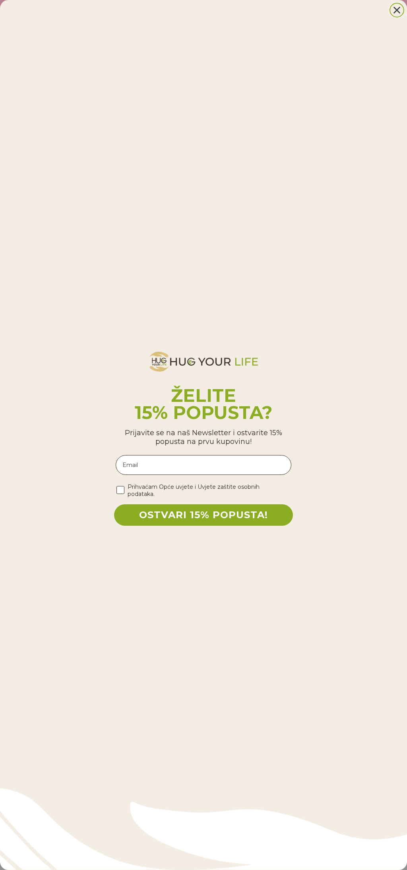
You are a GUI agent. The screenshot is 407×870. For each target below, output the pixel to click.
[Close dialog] (397, 10)
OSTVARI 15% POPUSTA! (203, 515)
